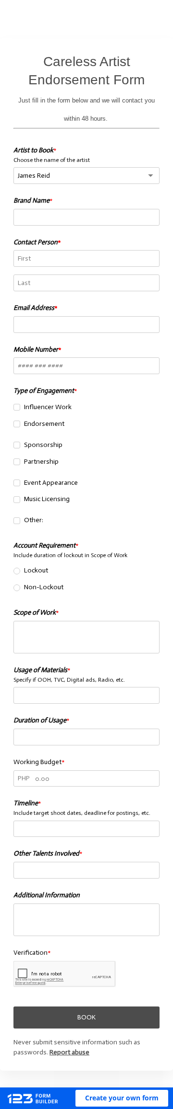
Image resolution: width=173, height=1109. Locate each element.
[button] (121, 1098)
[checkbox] (16, 407)
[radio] (16, 571)
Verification (30, 953)
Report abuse (69, 1052)
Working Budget (37, 762)
